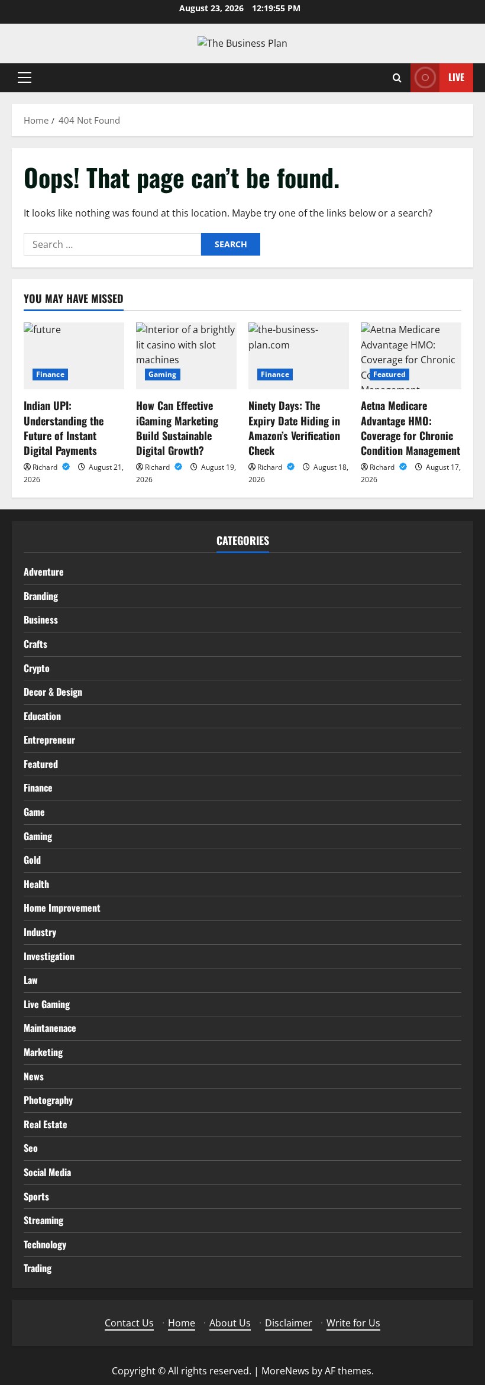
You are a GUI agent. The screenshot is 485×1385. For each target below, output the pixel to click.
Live (456, 77)
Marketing (43, 1052)
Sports (36, 1196)
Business (41, 619)
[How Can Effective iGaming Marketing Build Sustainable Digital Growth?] (186, 355)
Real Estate (45, 1124)
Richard (46, 467)
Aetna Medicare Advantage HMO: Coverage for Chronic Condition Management (410, 428)
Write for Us (353, 1322)
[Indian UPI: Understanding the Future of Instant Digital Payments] (74, 355)
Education (42, 716)
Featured (389, 374)
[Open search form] (397, 77)
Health (36, 884)
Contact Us (129, 1322)
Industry (40, 932)
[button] (24, 77)
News (34, 1076)
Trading (37, 1268)
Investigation (49, 956)
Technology (45, 1244)
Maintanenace (50, 1028)
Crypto (37, 668)
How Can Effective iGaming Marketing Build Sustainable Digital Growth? (177, 428)
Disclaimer (288, 1322)
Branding (41, 596)
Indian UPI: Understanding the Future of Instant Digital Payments (64, 428)
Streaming (43, 1220)
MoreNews (285, 1370)
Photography (48, 1100)
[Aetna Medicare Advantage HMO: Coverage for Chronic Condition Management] (411, 355)
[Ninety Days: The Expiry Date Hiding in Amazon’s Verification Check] (298, 355)
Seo (31, 1148)
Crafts (35, 644)
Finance (50, 374)
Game (34, 812)
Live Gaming (47, 1004)
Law (31, 980)
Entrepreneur (49, 739)
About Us (230, 1322)
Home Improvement (62, 907)
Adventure (44, 571)
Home (181, 1322)
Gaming (162, 374)
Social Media (47, 1172)
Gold (32, 860)
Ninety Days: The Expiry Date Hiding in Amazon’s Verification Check (294, 428)
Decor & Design (53, 692)
